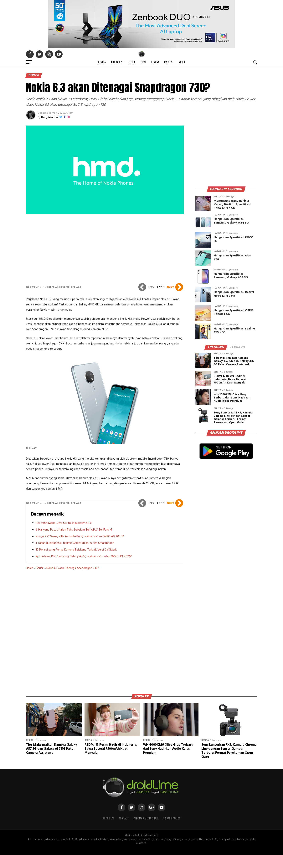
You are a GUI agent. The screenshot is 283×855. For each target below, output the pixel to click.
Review (155, 62)
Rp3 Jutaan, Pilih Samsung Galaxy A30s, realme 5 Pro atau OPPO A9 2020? (84, 556)
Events (168, 62)
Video (182, 62)
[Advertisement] (105, 248)
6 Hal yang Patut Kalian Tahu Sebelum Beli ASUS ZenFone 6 (74, 529)
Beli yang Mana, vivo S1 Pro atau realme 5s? (64, 523)
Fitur (131, 62)
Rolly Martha (49, 117)
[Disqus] (105, 630)
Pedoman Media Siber (145, 818)
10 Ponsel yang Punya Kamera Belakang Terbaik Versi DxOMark (76, 549)
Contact (123, 818)
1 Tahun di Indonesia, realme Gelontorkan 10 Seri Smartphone (75, 543)
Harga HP (116, 62)
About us (108, 818)
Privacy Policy (171, 818)
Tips (143, 62)
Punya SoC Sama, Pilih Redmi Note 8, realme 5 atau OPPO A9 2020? (80, 536)
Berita (102, 62)
